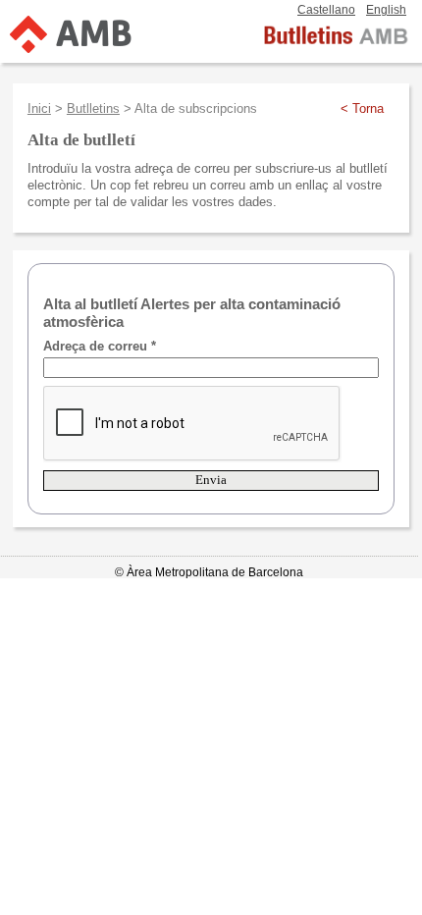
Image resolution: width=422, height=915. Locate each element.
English (386, 10)
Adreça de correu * (99, 346)
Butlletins (93, 108)
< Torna (362, 108)
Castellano (326, 10)
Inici (39, 108)
